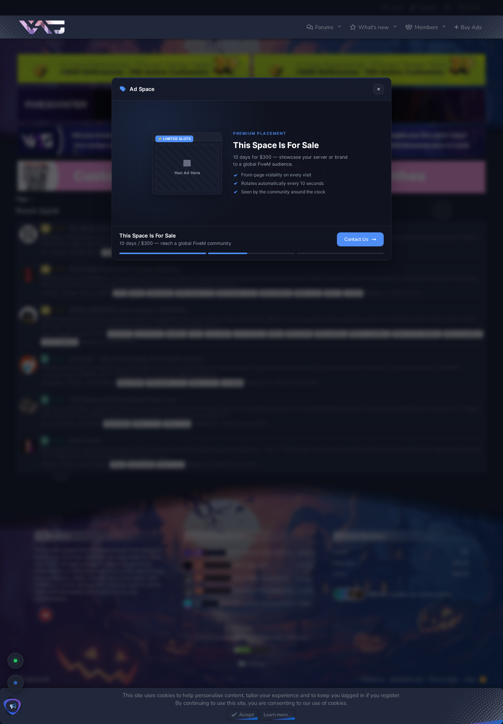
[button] (339, 27)
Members (426, 27)
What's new (373, 27)
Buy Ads (471, 27)
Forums (324, 27)
